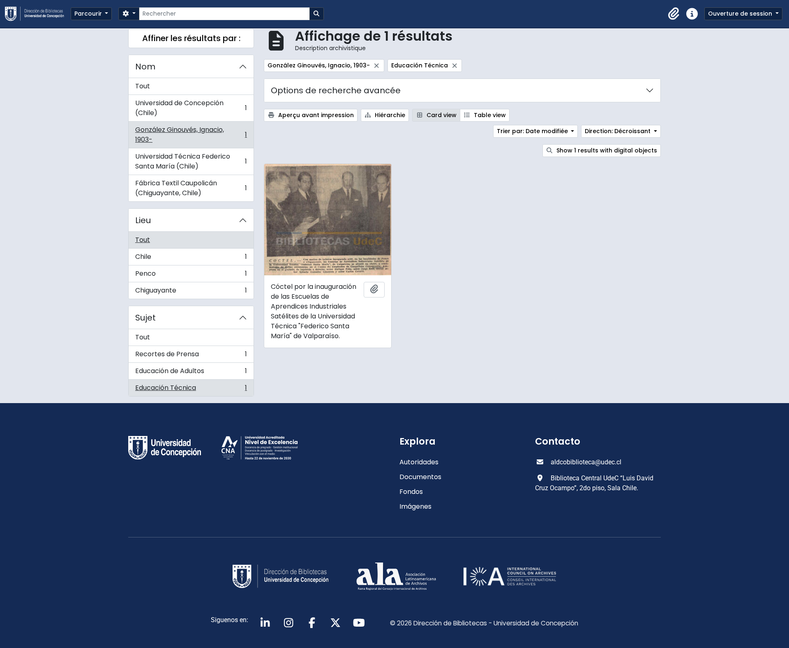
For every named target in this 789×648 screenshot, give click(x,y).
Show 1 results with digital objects (606, 150)
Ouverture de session (741, 13)
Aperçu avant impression (315, 115)
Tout (142, 86)
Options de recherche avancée (336, 90)
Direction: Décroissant (618, 131)
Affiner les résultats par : (191, 38)
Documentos (420, 477)
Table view (489, 115)
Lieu (143, 220)
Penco (191, 275)
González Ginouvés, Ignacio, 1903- (191, 134)
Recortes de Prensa (191, 356)
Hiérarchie (389, 115)
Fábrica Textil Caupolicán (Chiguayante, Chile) (191, 188)
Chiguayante (191, 292)
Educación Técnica (191, 389)
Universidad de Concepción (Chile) (191, 108)
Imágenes (415, 506)
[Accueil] (38, 13)
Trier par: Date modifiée (533, 131)
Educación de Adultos (191, 373)
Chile (191, 258)
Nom (145, 66)
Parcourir (89, 13)
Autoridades (418, 462)
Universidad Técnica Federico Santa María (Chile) (191, 161)
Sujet (145, 317)
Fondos (411, 491)
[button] (674, 14)
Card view (441, 115)
